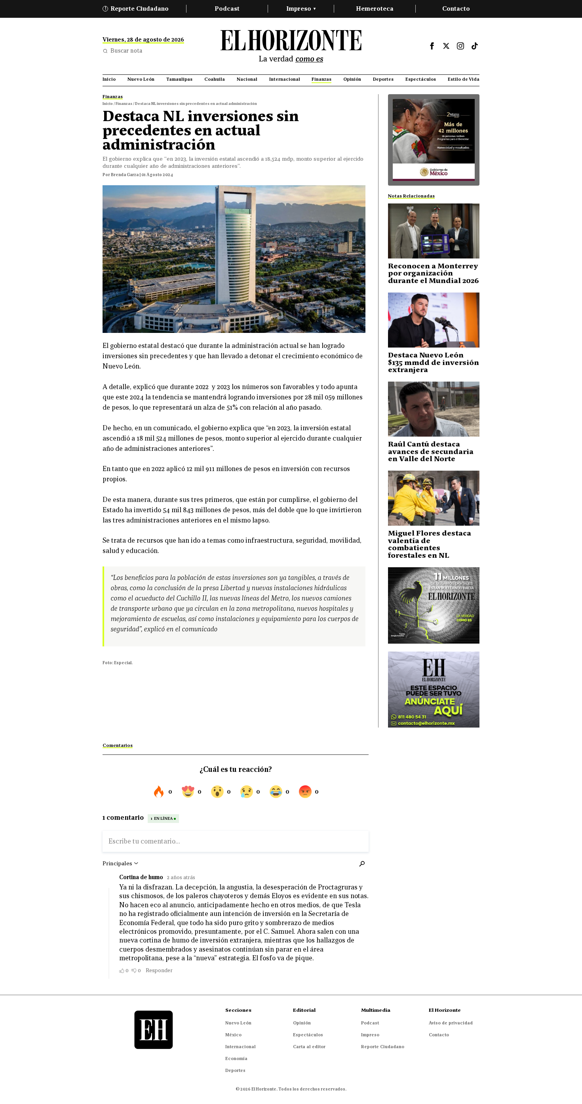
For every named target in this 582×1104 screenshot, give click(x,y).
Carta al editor (309, 1046)
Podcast (227, 8)
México (233, 1034)
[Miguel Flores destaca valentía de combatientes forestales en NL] (433, 498)
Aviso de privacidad (451, 1023)
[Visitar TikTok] (474, 46)
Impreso (301, 8)
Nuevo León (238, 1023)
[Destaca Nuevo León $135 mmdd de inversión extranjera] (433, 320)
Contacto (456, 8)
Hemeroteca (375, 8)
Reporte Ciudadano (137, 8)
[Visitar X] (446, 46)
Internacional (240, 1046)
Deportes (235, 1070)
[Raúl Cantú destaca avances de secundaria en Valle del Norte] (433, 409)
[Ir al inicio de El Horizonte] (291, 46)
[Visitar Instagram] (460, 46)
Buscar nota (126, 50)
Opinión (302, 1023)
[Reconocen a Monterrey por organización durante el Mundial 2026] (433, 230)
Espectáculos (308, 1034)
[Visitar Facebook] (432, 46)
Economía (236, 1058)
